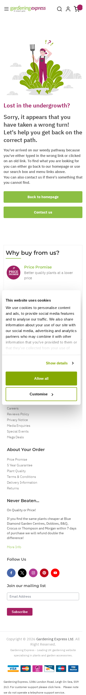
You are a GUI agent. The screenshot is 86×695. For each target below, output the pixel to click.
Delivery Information (22, 482)
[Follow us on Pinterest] (44, 573)
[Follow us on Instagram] (33, 573)
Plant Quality (16, 471)
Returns (13, 488)
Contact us (43, 212)
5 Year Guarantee (19, 465)
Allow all (41, 378)
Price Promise (17, 459)
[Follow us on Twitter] (22, 573)
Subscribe (20, 612)
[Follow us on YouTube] (55, 573)
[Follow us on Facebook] (11, 573)
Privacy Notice (17, 420)
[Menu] (6, 9)
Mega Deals (15, 437)
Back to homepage (43, 197)
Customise (39, 394)
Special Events (18, 431)
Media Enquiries (18, 425)
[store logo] (28, 9)
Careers (13, 408)
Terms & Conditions (21, 477)
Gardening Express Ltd (54, 639)
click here (54, 687)
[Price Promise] (13, 272)
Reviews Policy (18, 414)
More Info (14, 547)
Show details (57, 363)
